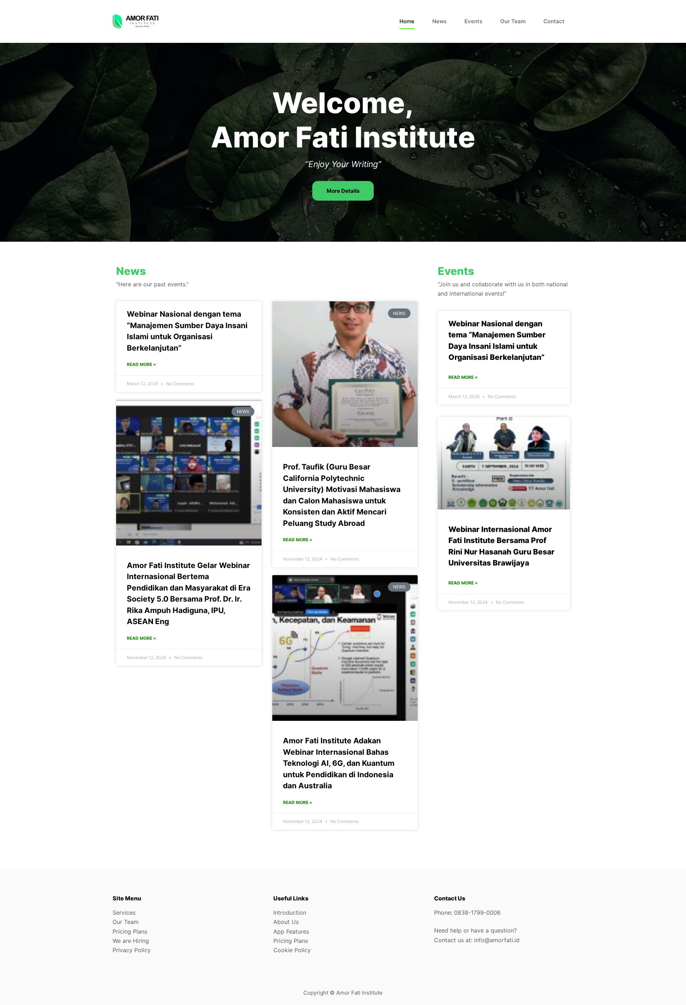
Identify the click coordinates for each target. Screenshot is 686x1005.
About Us (286, 921)
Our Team (513, 21)
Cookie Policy (292, 950)
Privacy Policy (132, 950)
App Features (291, 931)
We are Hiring (131, 940)
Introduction (289, 912)
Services (124, 912)
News (439, 21)
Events (473, 21)
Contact (554, 21)
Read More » (141, 364)
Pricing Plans (130, 931)
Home (406, 21)
